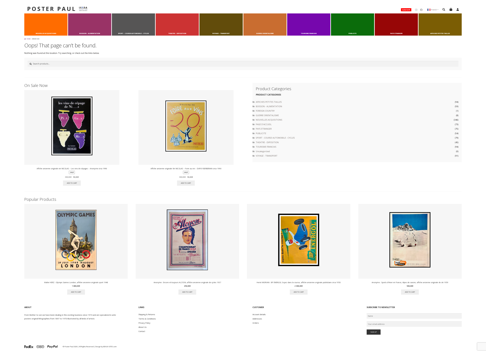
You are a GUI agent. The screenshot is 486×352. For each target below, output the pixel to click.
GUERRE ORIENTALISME (265, 33)
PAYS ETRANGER (396, 33)
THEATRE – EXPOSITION (177, 33)
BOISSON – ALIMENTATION (89, 33)
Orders (255, 323)
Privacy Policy (144, 323)
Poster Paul (51, 9)
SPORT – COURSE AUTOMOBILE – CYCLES (133, 33)
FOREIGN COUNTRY (265, 110)
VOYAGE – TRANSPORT (221, 33)
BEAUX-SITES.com (110, 346)
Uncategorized (263, 151)
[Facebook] (421, 10)
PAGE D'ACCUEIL (264, 124)
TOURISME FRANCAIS (309, 33)
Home (29, 39)
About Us (142, 327)
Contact (141, 331)
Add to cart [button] (72, 183)
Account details (259, 314)
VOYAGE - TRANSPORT (266, 155)
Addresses (257, 318)
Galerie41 (406, 10)
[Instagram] (416, 10)
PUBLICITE (352, 33)
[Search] (443, 9)
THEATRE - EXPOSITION (267, 142)
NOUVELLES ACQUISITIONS (46, 33)
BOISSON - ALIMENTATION (269, 106)
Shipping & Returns (146, 314)
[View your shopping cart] (451, 9)
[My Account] (458, 9)
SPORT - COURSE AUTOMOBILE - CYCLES (275, 137)
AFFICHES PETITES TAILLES (440, 33)
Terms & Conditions (147, 318)
